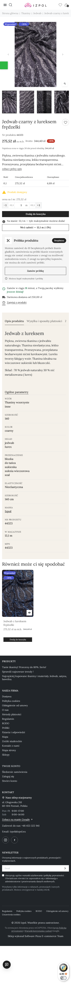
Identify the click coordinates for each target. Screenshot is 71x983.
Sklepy (5, 754)
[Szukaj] (10, 4)
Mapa (5, 736)
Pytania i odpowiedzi (13, 732)
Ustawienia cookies (11, 914)
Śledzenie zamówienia (14, 771)
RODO (5, 723)
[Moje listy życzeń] (60, 5)
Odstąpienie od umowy (15, 705)
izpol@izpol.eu (18, 831)
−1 (5, 205)
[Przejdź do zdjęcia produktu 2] (26, 102)
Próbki (5, 727)
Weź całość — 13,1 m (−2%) (35, 227)
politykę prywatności (54, 875)
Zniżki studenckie (12, 741)
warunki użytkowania (32, 875)
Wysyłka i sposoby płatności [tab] (44, 321)
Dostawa (6, 696)
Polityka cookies (11, 700)
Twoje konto (11, 766)
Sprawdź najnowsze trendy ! (18, 671)
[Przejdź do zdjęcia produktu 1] (9, 102)
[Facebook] (14, 840)
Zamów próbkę (35, 270)
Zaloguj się (8, 776)
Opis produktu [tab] (14, 321)
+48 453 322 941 (30, 825)
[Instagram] (5, 840)
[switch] (63, 978)
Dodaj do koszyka (35, 214)
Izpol (8, 511)
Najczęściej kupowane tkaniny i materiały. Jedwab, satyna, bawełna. (34, 678)
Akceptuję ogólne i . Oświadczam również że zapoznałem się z (34, 878)
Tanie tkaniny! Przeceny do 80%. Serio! (24, 667)
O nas (5, 709)
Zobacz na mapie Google (16, 819)
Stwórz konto (9, 780)
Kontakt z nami (10, 745)
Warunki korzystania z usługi (38, 931)
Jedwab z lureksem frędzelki (14, 623)
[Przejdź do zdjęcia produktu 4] (61, 102)
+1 (38, 205)
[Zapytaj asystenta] (7, 965)
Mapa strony (9, 750)
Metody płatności (11, 714)
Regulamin (8, 718)
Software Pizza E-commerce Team (44, 936)
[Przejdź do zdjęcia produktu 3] (44, 102)
